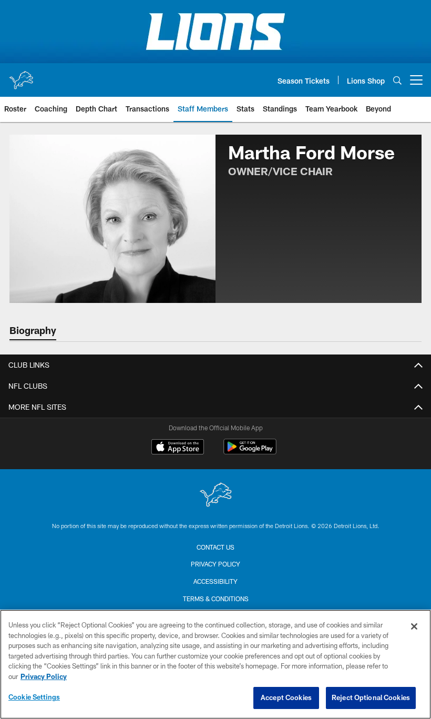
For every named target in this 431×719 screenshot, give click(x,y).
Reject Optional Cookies (371, 697)
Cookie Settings (34, 697)
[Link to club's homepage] (21, 75)
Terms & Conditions (216, 598)
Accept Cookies (286, 697)
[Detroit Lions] (215, 496)
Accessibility (215, 581)
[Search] (397, 80)
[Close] (414, 626)
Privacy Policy (215, 564)
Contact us (215, 547)
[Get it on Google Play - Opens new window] (250, 452)
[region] (215, 664)
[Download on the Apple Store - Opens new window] (177, 448)
